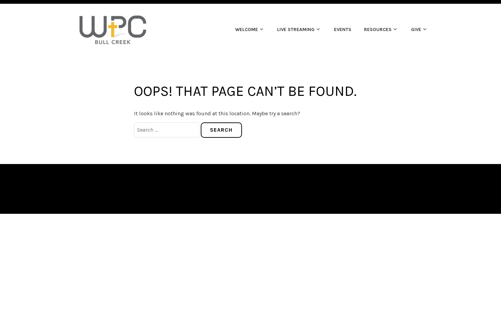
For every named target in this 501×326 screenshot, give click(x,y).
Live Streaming (296, 29)
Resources (378, 29)
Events (342, 29)
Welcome (246, 29)
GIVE (416, 29)
